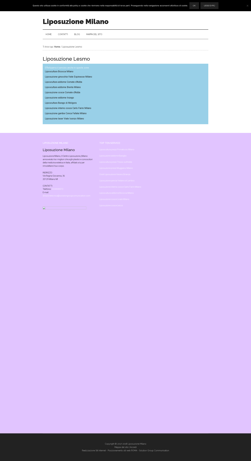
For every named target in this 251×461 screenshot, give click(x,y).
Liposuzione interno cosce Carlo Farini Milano (68, 108)
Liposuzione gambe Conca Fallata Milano (66, 113)
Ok (194, 6)
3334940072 (57, 189)
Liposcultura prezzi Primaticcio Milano (116, 149)
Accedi (133, 447)
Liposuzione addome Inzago (59, 97)
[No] (247, 5)
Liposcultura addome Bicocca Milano (116, 193)
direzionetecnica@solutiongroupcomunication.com (66, 196)
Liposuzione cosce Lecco (111, 205)
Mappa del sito (121, 447)
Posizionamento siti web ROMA (122, 450)
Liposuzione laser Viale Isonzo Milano (64, 118)
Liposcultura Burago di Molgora (61, 103)
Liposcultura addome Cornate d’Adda (63, 82)
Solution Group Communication (154, 450)
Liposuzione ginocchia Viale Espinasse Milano (68, 76)
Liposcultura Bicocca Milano (59, 71)
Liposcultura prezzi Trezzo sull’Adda (115, 162)
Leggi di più (209, 6)
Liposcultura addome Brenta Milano (63, 87)
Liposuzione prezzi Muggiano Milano (116, 168)
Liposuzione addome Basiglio (113, 156)
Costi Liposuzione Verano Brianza (114, 174)
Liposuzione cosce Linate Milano (114, 199)
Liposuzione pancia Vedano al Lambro (117, 180)
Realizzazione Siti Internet (94, 450)
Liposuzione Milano (76, 21)
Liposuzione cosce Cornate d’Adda (62, 92)
